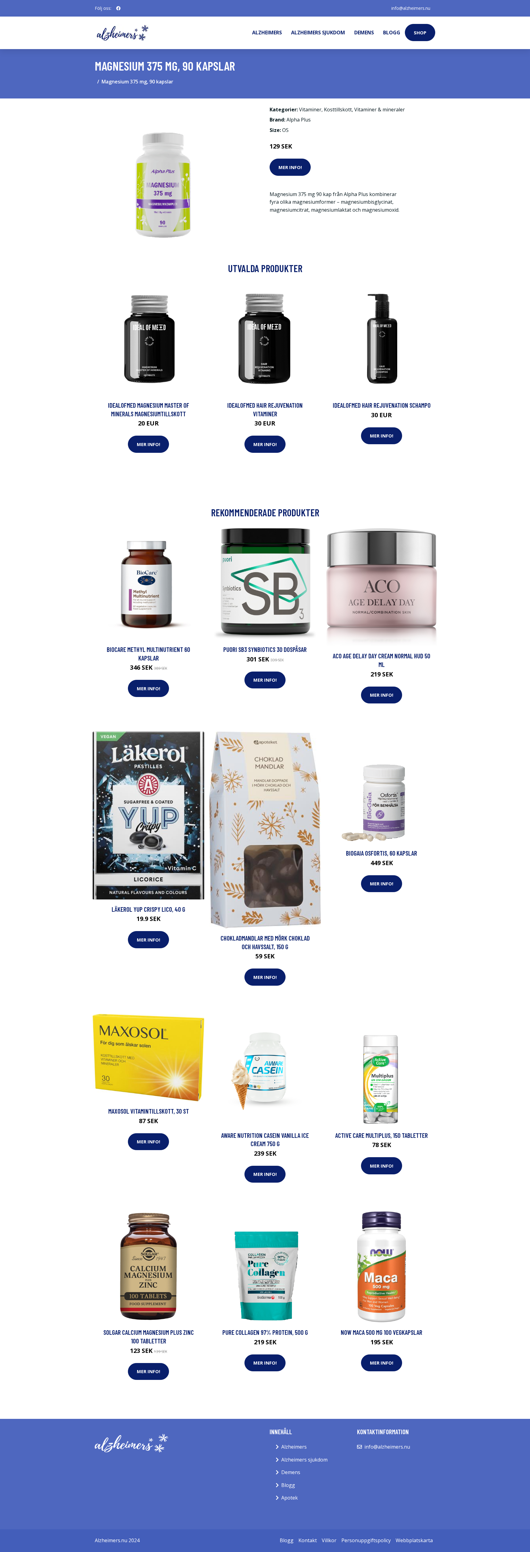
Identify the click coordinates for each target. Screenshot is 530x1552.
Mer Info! (290, 167)
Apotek (289, 1497)
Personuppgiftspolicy (366, 1540)
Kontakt (307, 1540)
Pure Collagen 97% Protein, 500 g (265, 1332)
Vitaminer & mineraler (379, 109)
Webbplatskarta (414, 1540)
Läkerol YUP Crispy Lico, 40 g (148, 909)
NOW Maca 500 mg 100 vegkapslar (381, 1332)
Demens (364, 32)
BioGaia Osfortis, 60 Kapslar (381, 853)
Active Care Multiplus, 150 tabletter (381, 1135)
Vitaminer (310, 109)
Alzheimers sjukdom (318, 32)
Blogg (391, 32)
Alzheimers (267, 32)
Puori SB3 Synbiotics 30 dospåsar (265, 649)
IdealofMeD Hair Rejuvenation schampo (382, 405)
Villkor (329, 1540)
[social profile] (118, 8)
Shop (420, 32)
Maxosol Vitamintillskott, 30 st (148, 1111)
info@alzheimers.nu (410, 8)
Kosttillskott (338, 109)
